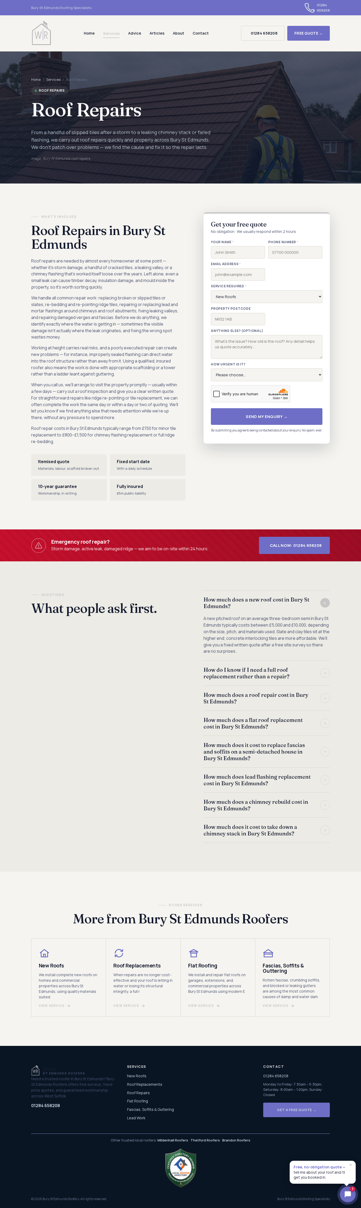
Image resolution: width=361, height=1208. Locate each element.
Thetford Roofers (205, 1140)
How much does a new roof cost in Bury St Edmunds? (265, 602)
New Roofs (136, 1075)
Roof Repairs (138, 1092)
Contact (201, 33)
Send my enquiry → (267, 417)
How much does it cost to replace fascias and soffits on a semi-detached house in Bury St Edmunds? (265, 752)
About (178, 33)
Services (111, 33)
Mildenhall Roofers (173, 1140)
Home (89, 33)
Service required (229, 286)
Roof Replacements (144, 1084)
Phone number (283, 242)
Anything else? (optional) (237, 331)
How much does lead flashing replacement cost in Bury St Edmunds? (265, 780)
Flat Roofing (137, 1100)
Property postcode (231, 309)
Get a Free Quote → (297, 1109)
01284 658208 (264, 33)
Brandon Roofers (236, 1140)
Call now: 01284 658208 (296, 545)
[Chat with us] (348, 1195)
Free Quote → (308, 33)
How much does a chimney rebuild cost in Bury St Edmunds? (265, 805)
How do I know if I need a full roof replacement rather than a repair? (265, 673)
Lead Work (136, 1117)
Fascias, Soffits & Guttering (150, 1109)
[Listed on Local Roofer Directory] (180, 1168)
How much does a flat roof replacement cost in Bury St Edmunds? (265, 723)
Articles (157, 33)
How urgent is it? (228, 364)
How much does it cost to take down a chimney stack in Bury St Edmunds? (265, 830)
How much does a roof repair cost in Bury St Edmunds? (265, 698)
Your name (222, 242)
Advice (134, 33)
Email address (226, 264)
